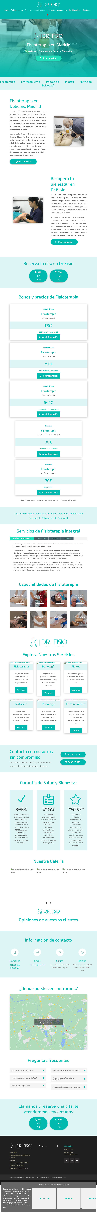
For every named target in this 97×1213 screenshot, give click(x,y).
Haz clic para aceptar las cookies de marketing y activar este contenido (48, 1022)
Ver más (20, 602)
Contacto (86, 10)
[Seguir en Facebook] (66, 1160)
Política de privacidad (17, 1177)
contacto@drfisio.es (37, 965)
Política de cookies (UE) (58, 1177)
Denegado (68, 1198)
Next (50, 903)
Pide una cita (49, 58)
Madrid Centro (22, 1168)
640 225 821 (60, 276)
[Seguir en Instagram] (72, 1160)
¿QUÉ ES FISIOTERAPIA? (22, 538)
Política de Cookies (42, 1177)
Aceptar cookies (44, 1198)
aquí (4, 1207)
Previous (46, 903)
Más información (49, 337)
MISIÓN (54, 538)
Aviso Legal (30, 1177)
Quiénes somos (17, 10)
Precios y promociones (58, 10)
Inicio (6, 10)
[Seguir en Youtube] (77, 1160)
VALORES (67, 538)
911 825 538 (39, 276)
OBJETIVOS (41, 538)
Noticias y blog (75, 10)
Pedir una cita (24, 161)
